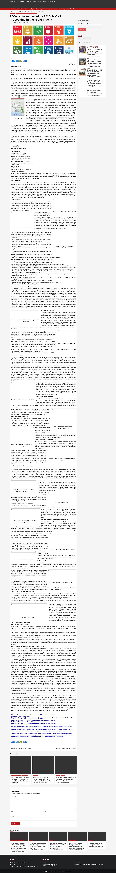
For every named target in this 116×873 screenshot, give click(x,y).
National (31, 13)
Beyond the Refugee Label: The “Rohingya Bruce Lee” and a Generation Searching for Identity (20, 780)
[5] (32, 120)
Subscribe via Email (51, 1)
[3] (39, 104)
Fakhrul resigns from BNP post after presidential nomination (95, 92)
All (65, 871)
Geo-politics (16, 8)
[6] (64, 127)
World (88, 58)
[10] (16, 328)
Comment (13, 796)
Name (12, 811)
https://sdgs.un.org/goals (24, 716)
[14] (41, 705)
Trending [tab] (89, 42)
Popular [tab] (84, 42)
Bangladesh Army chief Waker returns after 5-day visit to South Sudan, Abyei (42, 779)
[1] (45, 93)
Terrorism (69, 8)
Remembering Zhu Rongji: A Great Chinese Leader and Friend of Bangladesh (66, 779)
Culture (17, 13)
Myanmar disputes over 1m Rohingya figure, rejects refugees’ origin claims (95, 62)
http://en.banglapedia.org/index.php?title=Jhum (24, 727)
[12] (62, 375)
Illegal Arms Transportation (54, 8)
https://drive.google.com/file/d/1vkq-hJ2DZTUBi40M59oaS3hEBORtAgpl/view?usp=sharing (44, 736)
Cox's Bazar (18, 775)
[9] (62, 223)
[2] (19, 97)
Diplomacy (44, 8)
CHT (23, 8)
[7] (67, 142)
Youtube (34, 1)
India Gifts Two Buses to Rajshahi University (21, 747)
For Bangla (22, 1)
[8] (63, 220)
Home (11, 8)
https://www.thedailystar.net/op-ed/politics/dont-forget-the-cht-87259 (41, 720)
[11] (72, 371)
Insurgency (64, 8)
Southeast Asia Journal (23, 22)
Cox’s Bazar (28, 8)
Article (20, 8)
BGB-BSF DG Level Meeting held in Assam (66, 747)
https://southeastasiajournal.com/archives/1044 (62, 733)
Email (45, 811)
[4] (56, 109)
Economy (21, 13)
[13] (44, 414)
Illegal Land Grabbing (36, 8)
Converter (39, 1)
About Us (44, 1)
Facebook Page (28, 1)
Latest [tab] (80, 42)
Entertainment (26, 13)
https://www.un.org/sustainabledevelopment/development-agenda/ (42, 714)
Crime (73, 8)
